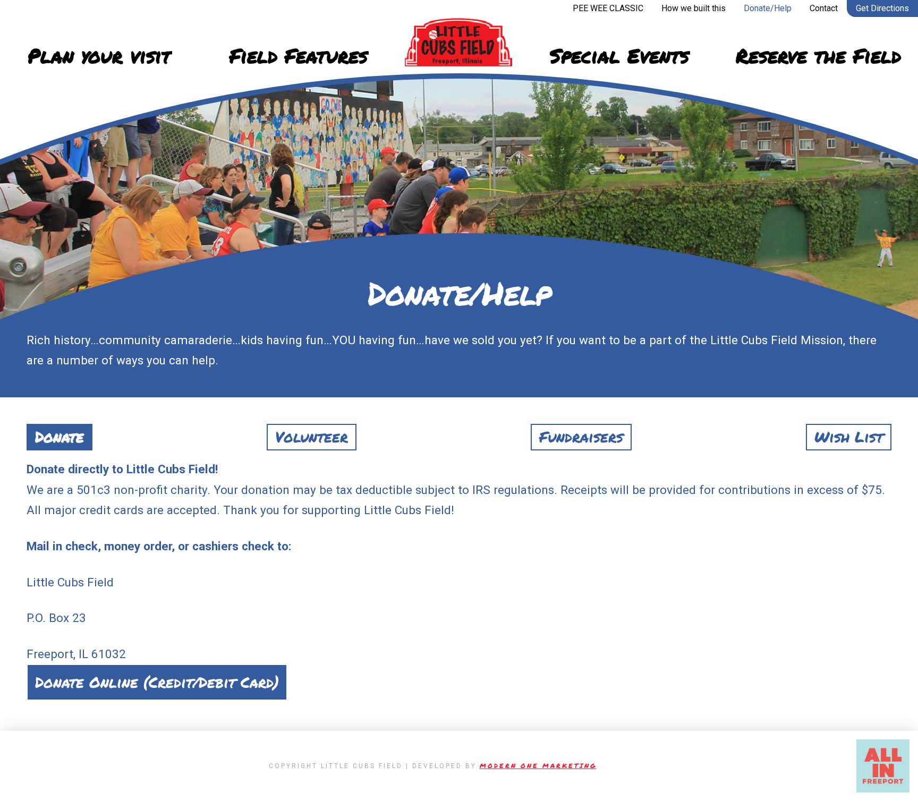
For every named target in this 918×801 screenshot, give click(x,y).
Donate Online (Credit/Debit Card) (157, 682)
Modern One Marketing (538, 765)
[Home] (459, 42)
